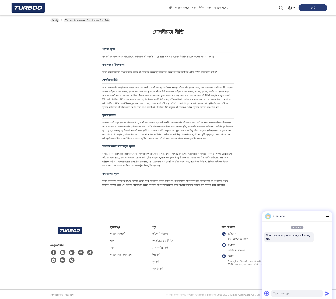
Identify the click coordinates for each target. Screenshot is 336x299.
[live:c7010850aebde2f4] (72, 260)
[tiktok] (90, 252)
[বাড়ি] (69, 234)
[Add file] (266, 293)
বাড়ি (170, 7)
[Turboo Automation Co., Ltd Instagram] (62, 252)
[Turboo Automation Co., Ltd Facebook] (53, 252)
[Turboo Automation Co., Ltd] (28, 8)
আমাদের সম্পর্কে (182, 7)
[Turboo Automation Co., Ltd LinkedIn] (72, 252)
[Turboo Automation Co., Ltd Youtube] (81, 252)
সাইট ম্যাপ (69, 294)
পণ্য (194, 7)
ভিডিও (202, 7)
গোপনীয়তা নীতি (56, 294)
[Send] (327, 293)
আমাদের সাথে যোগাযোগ (222, 7)
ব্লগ (209, 7)
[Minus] (327, 216)
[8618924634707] (53, 260)
